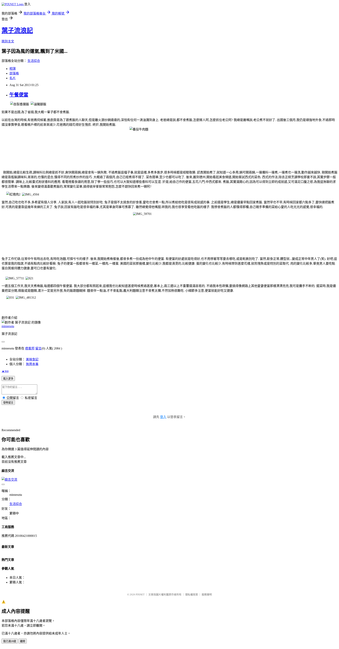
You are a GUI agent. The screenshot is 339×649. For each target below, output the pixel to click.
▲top (5, 371)
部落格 (14, 73)
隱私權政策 (191, 594)
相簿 (12, 68)
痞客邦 (30, 348)
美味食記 (32, 359)
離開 (22, 641)
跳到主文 (8, 41)
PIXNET (140, 594)
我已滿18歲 (9, 641)
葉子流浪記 (17, 30)
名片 (12, 78)
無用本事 (32, 364)
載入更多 (8, 378)
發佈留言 (8, 402)
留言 (38, 348)
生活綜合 (33, 60)
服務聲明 (207, 594)
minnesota (8, 326)
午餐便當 (18, 94)
